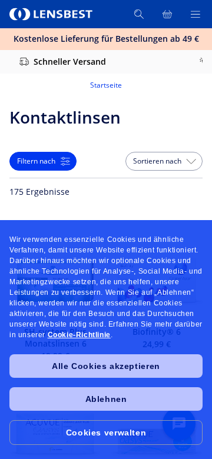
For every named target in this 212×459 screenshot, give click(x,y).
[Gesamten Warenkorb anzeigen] (167, 14)
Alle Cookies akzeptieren (106, 366)
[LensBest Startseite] (51, 14)
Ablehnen (106, 399)
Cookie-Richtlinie (79, 335)
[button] (164, 161)
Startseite (106, 85)
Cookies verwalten (106, 432)
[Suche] (139, 14)
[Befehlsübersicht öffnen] (195, 14)
